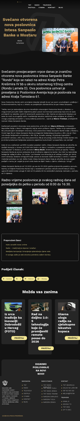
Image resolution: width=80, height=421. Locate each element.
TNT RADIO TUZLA (49, 388)
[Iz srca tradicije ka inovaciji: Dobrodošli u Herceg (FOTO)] (13, 306)
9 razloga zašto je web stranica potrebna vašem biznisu (28, 255)
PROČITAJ (19, 338)
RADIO (26, 388)
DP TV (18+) (67, 410)
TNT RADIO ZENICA (50, 391)
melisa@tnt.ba (69, 393)
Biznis (20, 41)
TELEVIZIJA (28, 391)
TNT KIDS (66, 407)
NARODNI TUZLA (49, 399)
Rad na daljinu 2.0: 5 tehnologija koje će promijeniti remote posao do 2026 (40, 327)
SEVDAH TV (67, 404)
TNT (25, 385)
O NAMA (26, 396)
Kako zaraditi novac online (16, 245)
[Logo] (10, 383)
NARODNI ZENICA (49, 402)
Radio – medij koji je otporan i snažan (21, 248)
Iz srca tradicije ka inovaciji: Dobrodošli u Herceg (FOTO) (13, 322)
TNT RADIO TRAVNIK (50, 394)
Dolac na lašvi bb (70, 388)
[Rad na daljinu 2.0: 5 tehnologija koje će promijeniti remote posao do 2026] (40, 306)
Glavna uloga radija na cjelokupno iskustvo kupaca (66, 322)
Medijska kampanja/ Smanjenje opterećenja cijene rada (28, 251)
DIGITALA (27, 393)
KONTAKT (27, 399)
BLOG (26, 402)
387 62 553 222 (68, 391)
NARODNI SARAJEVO (50, 397)
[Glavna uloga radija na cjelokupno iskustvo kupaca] (66, 306)
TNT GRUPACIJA (68, 385)
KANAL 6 (66, 401)
